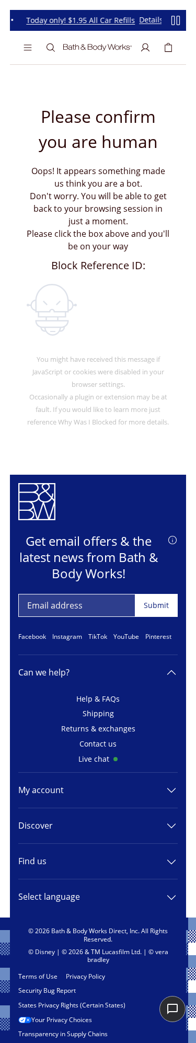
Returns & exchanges (98, 729)
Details (149, 20)
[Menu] (27, 47)
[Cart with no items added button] (168, 47)
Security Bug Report (47, 991)
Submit (156, 605)
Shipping (98, 713)
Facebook (32, 637)
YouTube (126, 637)
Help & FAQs (98, 699)
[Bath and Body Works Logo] (97, 47)
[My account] (145, 47)
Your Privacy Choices (61, 1020)
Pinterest (158, 637)
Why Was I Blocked (87, 422)
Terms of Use (37, 976)
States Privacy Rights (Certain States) (71, 1005)
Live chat (93, 759)
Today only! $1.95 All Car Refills (79, 20)
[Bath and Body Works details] (172, 539)
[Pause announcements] (175, 20)
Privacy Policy (85, 976)
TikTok (97, 637)
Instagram (67, 637)
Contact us (98, 744)
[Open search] (50, 47)
